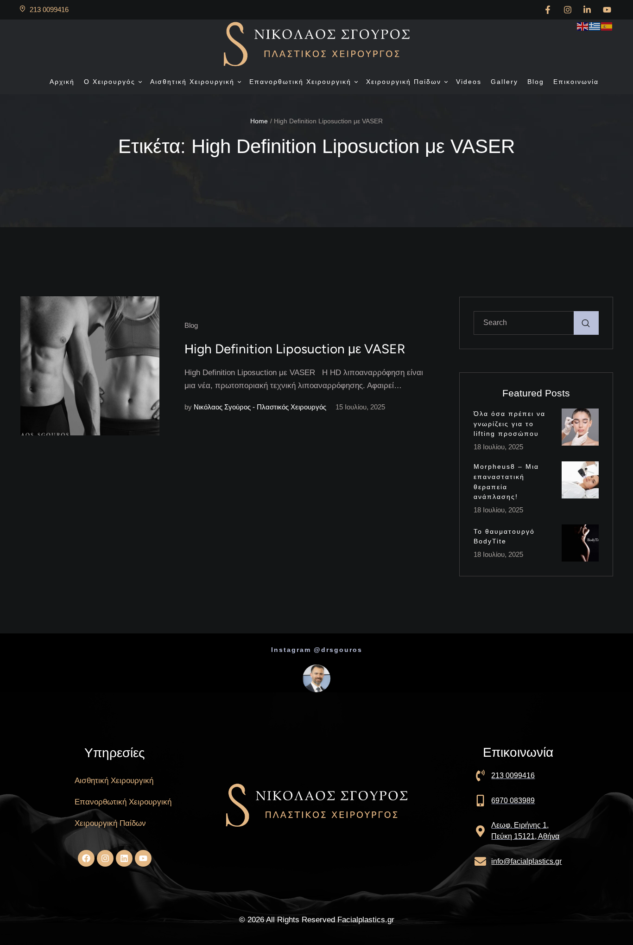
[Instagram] (105, 858)
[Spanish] (607, 25)
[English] (583, 25)
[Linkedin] (124, 858)
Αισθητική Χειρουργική (114, 780)
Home (259, 121)
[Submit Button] (586, 322)
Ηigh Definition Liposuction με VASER (294, 349)
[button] (140, 82)
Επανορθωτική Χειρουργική (123, 802)
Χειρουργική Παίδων (110, 823)
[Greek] (595, 25)
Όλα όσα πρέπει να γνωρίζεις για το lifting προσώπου (509, 423)
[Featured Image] (89, 365)
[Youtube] (143, 858)
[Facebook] (86, 858)
